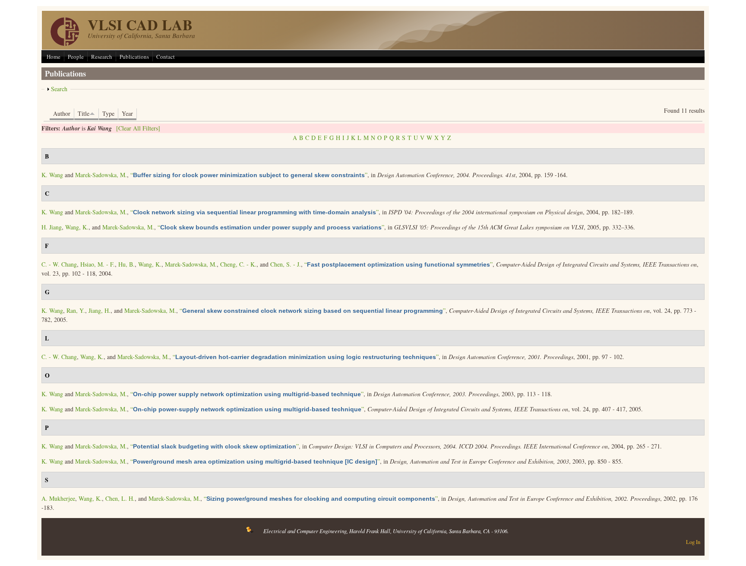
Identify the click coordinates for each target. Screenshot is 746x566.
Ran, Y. (75, 310)
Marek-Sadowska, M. (101, 175)
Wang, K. (77, 227)
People (76, 56)
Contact (165, 56)
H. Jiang (51, 227)
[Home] (65, 43)
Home (53, 56)
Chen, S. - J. (285, 264)
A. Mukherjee (58, 498)
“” (248, 175)
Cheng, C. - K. (238, 264)
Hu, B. (126, 264)
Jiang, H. (100, 310)
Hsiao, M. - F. (97, 264)
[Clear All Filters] (138, 128)
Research (101, 56)
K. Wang (52, 175)
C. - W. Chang (59, 264)
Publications (134, 56)
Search (59, 89)
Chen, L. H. (120, 498)
